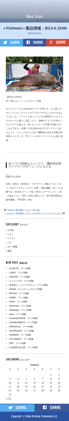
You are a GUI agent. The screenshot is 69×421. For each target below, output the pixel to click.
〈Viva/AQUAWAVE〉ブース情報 (22, 318)
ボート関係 (12, 247)
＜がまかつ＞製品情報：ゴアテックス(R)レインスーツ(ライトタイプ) (34, 213)
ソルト (10, 234)
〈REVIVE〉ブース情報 (18, 293)
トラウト (11, 238)
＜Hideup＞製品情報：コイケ (18, 210)
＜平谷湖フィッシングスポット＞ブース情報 (27, 285)
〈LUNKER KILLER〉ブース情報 (22, 347)
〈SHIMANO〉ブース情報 (19, 335)
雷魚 (9, 251)
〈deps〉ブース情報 (16, 314)
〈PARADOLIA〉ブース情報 (20, 326)
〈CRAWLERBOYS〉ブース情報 (22, 322)
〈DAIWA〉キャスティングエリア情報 (24, 289)
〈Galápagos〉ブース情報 (19, 310)
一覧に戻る (36, 210)
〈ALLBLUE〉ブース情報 (18, 268)
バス (9, 242)
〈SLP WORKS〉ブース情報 (20, 339)
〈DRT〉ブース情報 (16, 343)
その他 (10, 230)
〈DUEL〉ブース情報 (17, 301)
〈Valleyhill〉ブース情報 (18, 277)
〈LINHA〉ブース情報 (17, 272)
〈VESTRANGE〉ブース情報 (20, 331)
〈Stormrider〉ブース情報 (19, 306)
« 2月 (8, 398)
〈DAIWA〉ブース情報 (17, 297)
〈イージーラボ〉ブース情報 (20, 281)
